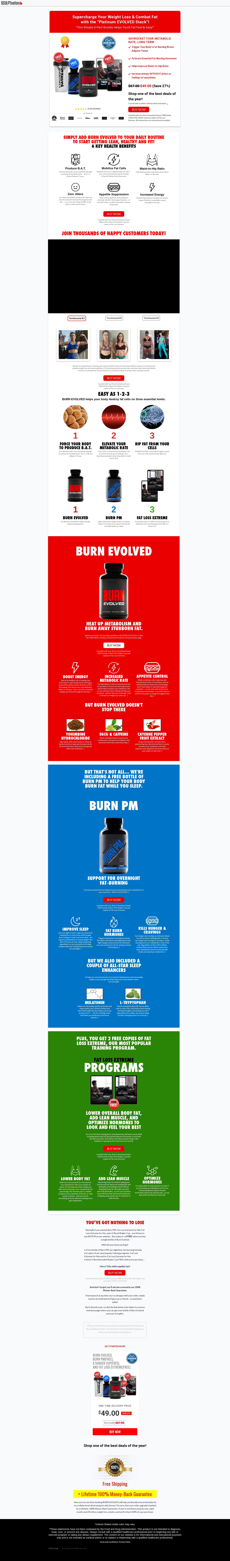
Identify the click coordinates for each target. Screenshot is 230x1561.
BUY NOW (139, 109)
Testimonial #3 (151, 318)
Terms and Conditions (109, 1542)
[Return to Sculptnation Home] (53, 1548)
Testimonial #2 (114, 318)
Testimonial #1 (77, 318)
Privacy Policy (124, 1542)
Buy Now (149, 1556)
